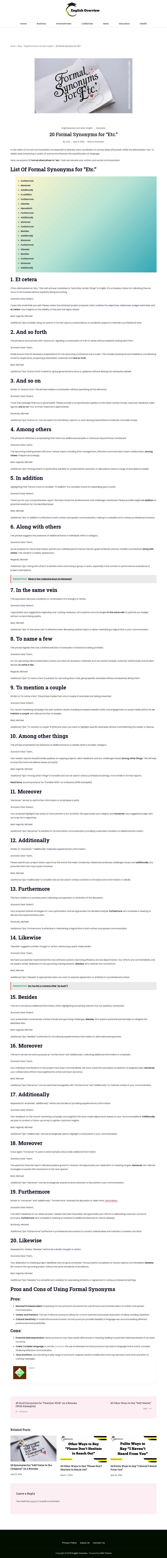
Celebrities (87, 23)
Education (124, 23)
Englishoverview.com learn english (77, 128)
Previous (23, 1411)
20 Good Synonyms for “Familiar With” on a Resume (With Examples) (46, 1404)
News (106, 23)
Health (143, 23)
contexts (59, 1346)
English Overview (79, 1553)
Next (145, 1408)
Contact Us (99, 1543)
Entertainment (63, 23)
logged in (34, 1501)
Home (23, 23)
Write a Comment (95, 142)
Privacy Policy (69, 1543)
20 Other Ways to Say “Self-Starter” (130, 1403)
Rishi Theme (106, 1553)
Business (41, 23)
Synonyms (100, 128)
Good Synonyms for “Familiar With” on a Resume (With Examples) (57, 782)
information (111, 1200)
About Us (85, 1543)
